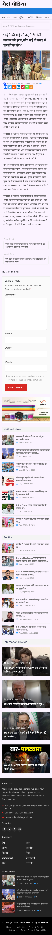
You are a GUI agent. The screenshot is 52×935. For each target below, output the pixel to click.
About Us (10, 927)
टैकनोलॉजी (30, 857)
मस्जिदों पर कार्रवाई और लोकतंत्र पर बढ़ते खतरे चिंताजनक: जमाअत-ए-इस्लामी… (33, 451)
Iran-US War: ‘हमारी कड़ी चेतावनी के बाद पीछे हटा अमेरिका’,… (25, 734)
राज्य (15, 17)
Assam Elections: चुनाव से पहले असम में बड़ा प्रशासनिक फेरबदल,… (32, 573)
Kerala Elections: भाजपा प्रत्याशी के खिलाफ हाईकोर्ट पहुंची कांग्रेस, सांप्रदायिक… (32, 559)
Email (8, 347)
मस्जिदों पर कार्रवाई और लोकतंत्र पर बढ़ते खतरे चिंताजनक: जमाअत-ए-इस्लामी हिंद (32, 891)
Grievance (13, 930)
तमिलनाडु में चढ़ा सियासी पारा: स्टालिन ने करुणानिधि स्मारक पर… (30, 479)
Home (4, 26)
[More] (31, 87)
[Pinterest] (23, 87)
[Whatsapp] (27, 87)
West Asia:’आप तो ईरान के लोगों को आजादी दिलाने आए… (24, 767)
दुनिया (21, 17)
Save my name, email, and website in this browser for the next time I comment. (26, 378)
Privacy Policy (27, 930)
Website (8, 362)
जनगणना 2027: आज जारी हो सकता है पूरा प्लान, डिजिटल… (31, 465)
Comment (10, 294)
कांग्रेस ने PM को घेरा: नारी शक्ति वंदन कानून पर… (32, 520)
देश (8, 17)
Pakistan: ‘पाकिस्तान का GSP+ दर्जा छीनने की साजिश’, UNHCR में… (25, 669)
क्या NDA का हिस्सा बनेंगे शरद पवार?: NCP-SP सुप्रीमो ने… (32, 587)
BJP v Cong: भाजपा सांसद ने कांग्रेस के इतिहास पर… (31, 506)
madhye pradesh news (25, 26)
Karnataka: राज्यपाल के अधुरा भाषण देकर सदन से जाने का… (32, 600)
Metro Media (12, 83)
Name (8, 333)
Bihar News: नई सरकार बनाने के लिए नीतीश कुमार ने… (31, 628)
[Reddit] (14, 87)
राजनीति (30, 17)
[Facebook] (5, 87)
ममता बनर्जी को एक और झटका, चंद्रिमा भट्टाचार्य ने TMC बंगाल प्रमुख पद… (33, 878)
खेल (3, 862)
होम (3, 17)
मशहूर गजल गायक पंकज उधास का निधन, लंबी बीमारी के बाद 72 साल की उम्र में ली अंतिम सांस (25, 245)
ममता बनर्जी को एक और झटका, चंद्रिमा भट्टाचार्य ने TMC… (30, 437)
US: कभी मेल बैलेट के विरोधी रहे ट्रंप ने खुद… (24, 704)
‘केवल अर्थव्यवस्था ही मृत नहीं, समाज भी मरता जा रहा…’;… (32, 614)
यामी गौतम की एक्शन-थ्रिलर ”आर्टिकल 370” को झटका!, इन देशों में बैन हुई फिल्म (25, 260)
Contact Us (41, 930)
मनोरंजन (29, 862)
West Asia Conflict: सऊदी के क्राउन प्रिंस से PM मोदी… (31, 493)
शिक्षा (47, 17)
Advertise (21, 927)
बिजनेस (39, 17)
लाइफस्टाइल (7, 857)
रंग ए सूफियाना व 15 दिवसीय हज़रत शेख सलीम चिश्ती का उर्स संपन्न (32, 905)
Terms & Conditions (37, 927)
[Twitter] (10, 87)
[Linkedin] (18, 87)
